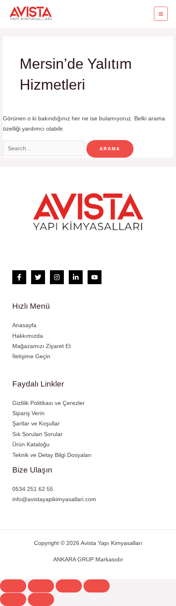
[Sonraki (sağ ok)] (41, 599)
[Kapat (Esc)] (13, 585)
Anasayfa (24, 325)
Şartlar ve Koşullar (36, 424)
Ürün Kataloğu (31, 444)
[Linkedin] (76, 277)
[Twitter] (38, 277)
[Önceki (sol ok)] (13, 599)
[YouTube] (95, 277)
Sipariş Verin (28, 413)
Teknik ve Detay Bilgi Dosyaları (52, 455)
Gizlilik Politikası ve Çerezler (48, 403)
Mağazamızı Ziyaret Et (41, 346)
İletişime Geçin (31, 356)
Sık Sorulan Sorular (37, 434)
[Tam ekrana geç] (69, 585)
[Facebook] (19, 277)
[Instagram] (57, 277)
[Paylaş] (41, 585)
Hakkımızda (27, 336)
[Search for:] (44, 148)
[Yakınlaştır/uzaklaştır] (96, 585)
